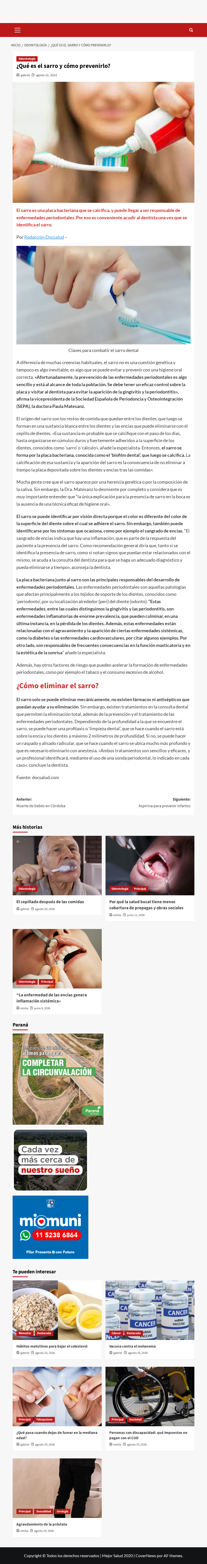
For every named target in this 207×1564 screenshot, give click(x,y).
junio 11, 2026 (136, 915)
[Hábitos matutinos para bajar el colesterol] (57, 1310)
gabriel (25, 75)
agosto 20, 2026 (45, 909)
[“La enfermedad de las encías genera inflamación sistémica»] (57, 958)
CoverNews (146, 1555)
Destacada (44, 1333)
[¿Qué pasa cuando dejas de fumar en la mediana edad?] (57, 1396)
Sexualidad (43, 1511)
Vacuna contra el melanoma (132, 1346)
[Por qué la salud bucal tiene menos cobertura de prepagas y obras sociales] (150, 865)
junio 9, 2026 (42, 1008)
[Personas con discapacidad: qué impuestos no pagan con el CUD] (150, 1396)
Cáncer (116, 1333)
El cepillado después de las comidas (50, 902)
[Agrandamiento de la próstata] (57, 1488)
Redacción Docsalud (44, 237)
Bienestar (25, 1333)
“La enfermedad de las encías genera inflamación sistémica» (51, 998)
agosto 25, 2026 (45, 1353)
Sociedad (135, 1419)
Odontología (27, 59)
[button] (18, 29)
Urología (62, 1511)
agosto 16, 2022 (46, 75)
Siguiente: (165, 803)
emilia (117, 915)
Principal (140, 889)
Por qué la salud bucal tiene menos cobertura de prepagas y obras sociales (146, 905)
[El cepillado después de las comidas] (57, 865)
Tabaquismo (44, 1419)
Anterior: (40, 803)
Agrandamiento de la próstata (41, 1524)
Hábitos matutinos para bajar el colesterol (51, 1346)
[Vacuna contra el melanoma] (150, 1310)
